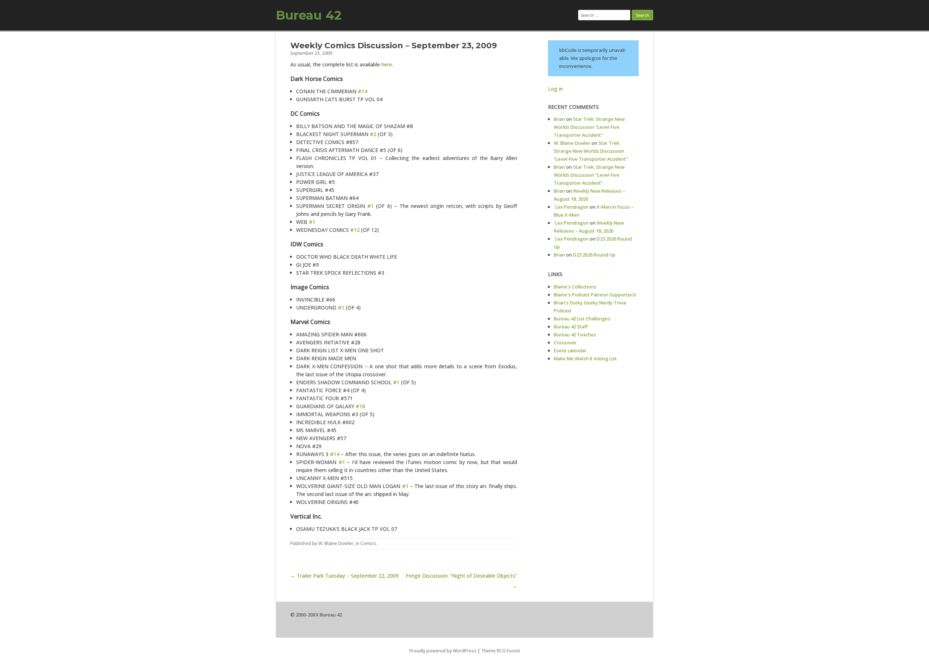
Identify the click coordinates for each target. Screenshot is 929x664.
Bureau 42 (308, 15)
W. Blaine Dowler (335, 543)
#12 (355, 229)
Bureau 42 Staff (571, 326)
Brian (559, 119)
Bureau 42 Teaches (575, 334)
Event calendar (570, 350)
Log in (555, 88)
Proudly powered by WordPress (442, 651)
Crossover (565, 342)
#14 (362, 91)
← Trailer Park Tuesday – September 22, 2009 (344, 575)
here (386, 64)
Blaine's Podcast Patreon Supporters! (595, 294)
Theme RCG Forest (500, 651)
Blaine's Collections (575, 286)
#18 (360, 406)
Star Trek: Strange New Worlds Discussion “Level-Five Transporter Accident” (589, 127)
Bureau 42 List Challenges (582, 318)
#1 (370, 205)
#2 (373, 134)
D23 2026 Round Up (594, 254)
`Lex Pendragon (571, 207)
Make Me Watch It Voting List (585, 358)
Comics (368, 543)
